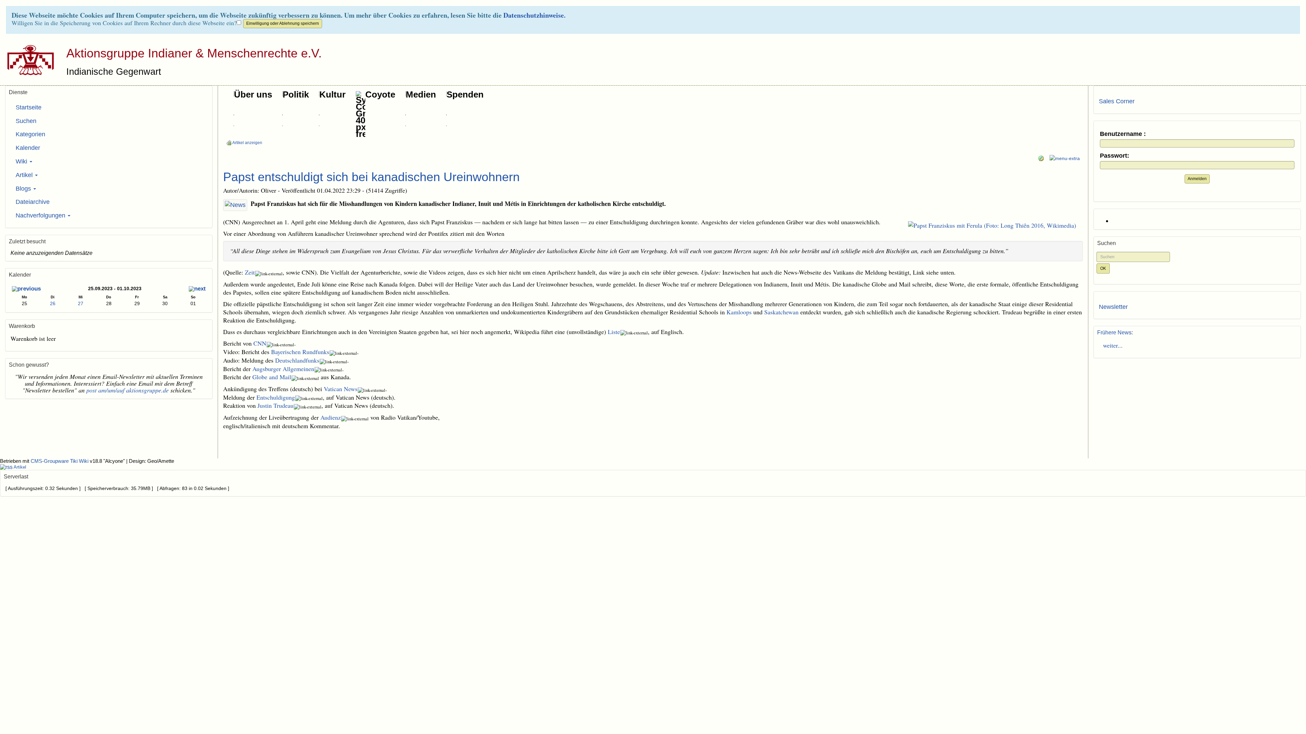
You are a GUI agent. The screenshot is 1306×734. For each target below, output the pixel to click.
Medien (421, 94)
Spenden (465, 94)
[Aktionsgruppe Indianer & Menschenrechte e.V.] (28, 60)
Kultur (332, 94)
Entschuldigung (275, 397)
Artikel (25, 175)
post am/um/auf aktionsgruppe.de (127, 390)
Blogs (24, 188)
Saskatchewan (781, 312)
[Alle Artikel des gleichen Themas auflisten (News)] (235, 205)
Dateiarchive (33, 201)
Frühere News (1114, 332)
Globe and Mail (271, 377)
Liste (614, 332)
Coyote (380, 94)
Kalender (28, 147)
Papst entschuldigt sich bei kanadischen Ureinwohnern (371, 177)
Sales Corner (1117, 101)
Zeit (250, 272)
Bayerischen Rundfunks (300, 352)
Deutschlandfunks (297, 360)
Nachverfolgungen (41, 215)
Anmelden (1197, 178)
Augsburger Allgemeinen (283, 369)
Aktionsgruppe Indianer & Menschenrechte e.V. (194, 53)
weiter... (1111, 345)
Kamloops (739, 312)
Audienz (330, 417)
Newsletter (1113, 306)
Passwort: (1114, 156)
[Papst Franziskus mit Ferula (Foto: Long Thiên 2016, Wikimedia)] (992, 225)
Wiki (22, 161)
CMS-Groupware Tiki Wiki (60, 461)
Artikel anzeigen (247, 142)
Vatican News (340, 389)
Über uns (253, 94)
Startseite (28, 107)
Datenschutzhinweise (533, 15)
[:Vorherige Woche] (26, 289)
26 (52, 303)
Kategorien (30, 134)
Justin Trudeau (275, 405)
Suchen (26, 121)
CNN (259, 343)
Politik (296, 94)
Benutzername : (1123, 134)
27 (80, 303)
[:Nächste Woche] (197, 289)
